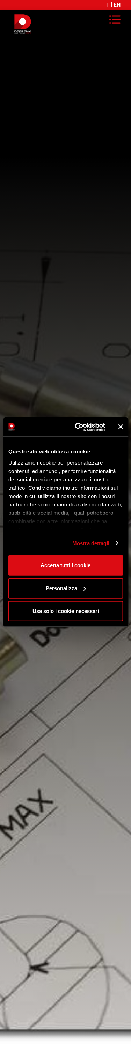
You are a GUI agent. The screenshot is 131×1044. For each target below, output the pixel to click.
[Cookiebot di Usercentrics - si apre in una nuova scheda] (78, 426)
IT (107, 5)
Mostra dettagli (91, 543)
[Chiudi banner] (120, 426)
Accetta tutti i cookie (65, 565)
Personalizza (61, 588)
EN (117, 5)
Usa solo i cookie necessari (65, 611)
